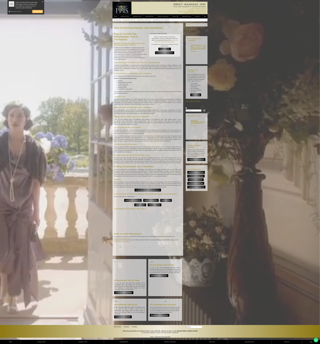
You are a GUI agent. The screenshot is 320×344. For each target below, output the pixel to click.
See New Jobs (37, 11)
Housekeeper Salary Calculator (122, 238)
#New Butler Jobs (166, 200)
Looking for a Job (137, 16)
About (115, 16)
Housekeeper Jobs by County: (159, 315)
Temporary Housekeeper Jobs (196, 187)
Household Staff (149, 16)
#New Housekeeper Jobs (151, 200)
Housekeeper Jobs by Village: (123, 292)
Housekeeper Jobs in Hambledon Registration (148, 190)
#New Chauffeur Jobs (154, 205)
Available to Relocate (193, 108)
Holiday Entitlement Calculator (122, 241)
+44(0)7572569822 (200, 10)
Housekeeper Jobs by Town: (159, 275)
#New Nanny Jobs (140, 205)
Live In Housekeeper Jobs (196, 179)
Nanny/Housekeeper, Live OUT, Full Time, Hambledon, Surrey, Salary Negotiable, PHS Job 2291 (198, 47)
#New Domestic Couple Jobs (132, 200)
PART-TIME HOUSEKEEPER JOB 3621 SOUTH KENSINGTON (198, 122)
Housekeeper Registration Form (164, 52)
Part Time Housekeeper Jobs (196, 172)
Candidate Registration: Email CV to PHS (194, 13)
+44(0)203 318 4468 (192, 331)
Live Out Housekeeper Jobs (195, 183)
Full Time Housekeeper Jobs (196, 176)
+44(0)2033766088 (200, 8)
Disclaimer (126, 326)
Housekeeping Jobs (164, 49)
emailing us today (169, 42)
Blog (205, 16)
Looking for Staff (125, 16)
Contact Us (197, 16)
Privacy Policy (117, 326)
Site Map (134, 326)
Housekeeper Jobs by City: (123, 317)
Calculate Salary (195, 95)
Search (204, 110)
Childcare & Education (163, 16)
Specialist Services (186, 16)
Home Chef (175, 16)
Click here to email (166, 331)
